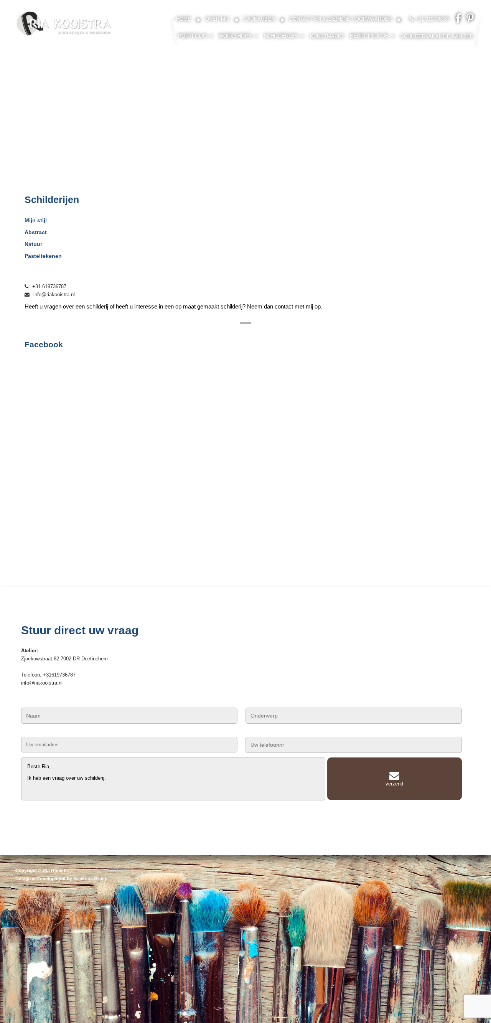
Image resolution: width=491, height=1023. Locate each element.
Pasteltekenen (43, 256)
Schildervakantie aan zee (436, 36)
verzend (394, 784)
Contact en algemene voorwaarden (340, 19)
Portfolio (192, 36)
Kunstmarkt (327, 36)
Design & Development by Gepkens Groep (61, 878)
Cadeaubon (259, 19)
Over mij (217, 19)
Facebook (44, 344)
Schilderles (281, 36)
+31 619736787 (49, 286)
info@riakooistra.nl (54, 294)
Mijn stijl (36, 220)
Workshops (235, 36)
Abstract (36, 232)
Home (183, 19)
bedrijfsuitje (369, 36)
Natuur (33, 244)
